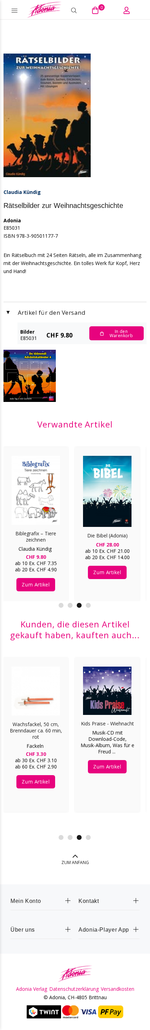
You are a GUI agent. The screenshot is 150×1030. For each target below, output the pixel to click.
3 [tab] (79, 605)
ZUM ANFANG (75, 862)
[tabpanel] (35, 519)
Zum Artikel (36, 584)
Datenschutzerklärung (74, 989)
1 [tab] (61, 605)
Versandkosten (117, 989)
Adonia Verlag (31, 989)
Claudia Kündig (22, 192)
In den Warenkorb (121, 333)
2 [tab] (70, 605)
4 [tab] (88, 605)
